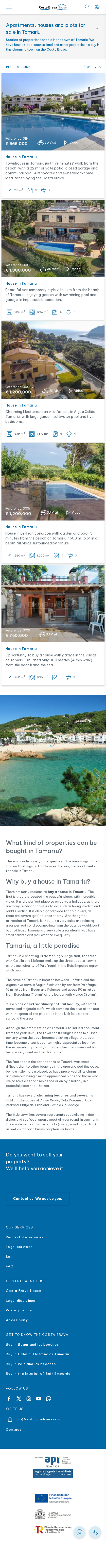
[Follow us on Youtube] (39, 1399)
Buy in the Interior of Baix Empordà (39, 1373)
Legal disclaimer (21, 1300)
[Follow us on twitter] (19, 1399)
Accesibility (17, 1320)
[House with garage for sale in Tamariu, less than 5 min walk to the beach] (53, 603)
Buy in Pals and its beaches (31, 1364)
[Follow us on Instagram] (29, 1399)
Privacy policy (19, 1310)
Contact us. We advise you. (37, 1198)
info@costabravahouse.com (38, 1419)
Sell (9, 1257)
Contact (13, 1429)
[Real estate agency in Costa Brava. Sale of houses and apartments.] (95, 1532)
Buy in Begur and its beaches (32, 1344)
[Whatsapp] (49, 1399)
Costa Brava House (23, 1291)
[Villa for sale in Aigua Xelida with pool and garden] (53, 360)
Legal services (19, 1247)
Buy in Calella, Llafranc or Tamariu (37, 1354)
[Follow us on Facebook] (9, 1399)
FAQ (10, 1266)
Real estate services (25, 1237)
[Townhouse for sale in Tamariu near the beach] (53, 111)
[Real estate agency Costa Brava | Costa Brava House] (53, 7)
